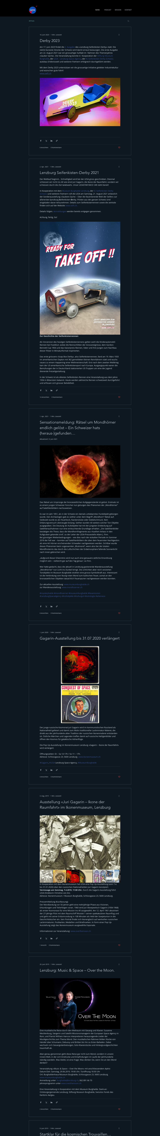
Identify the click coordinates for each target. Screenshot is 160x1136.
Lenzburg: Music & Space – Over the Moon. (77, 970)
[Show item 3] (72, 876)
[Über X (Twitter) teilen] (46, 141)
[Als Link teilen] (57, 141)
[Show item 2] (59, 876)
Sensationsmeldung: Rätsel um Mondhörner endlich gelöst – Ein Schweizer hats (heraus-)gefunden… (78, 428)
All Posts (31, 21)
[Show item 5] (99, 876)
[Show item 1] (46, 876)
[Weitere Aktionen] (119, 34)
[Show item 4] (86, 876)
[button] (128, 21)
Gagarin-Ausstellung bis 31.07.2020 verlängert (80, 638)
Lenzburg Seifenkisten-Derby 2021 (69, 172)
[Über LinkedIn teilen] (51, 141)
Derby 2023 (50, 40)
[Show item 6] (112, 876)
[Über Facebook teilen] (41, 141)
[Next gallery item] (117, 842)
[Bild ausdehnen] (80, 842)
